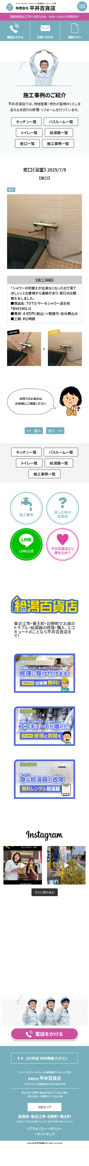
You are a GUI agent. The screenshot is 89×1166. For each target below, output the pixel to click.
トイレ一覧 (29, 132)
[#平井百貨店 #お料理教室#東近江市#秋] (66, 865)
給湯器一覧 (59, 132)
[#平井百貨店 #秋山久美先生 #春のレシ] (22, 865)
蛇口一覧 (27, 143)
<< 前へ (34, 430)
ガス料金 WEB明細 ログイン (47, 1058)
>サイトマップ (45, 1134)
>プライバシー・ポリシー (44, 1129)
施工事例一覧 (58, 143)
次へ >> (55, 430)
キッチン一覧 (26, 121)
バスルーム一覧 (61, 121)
